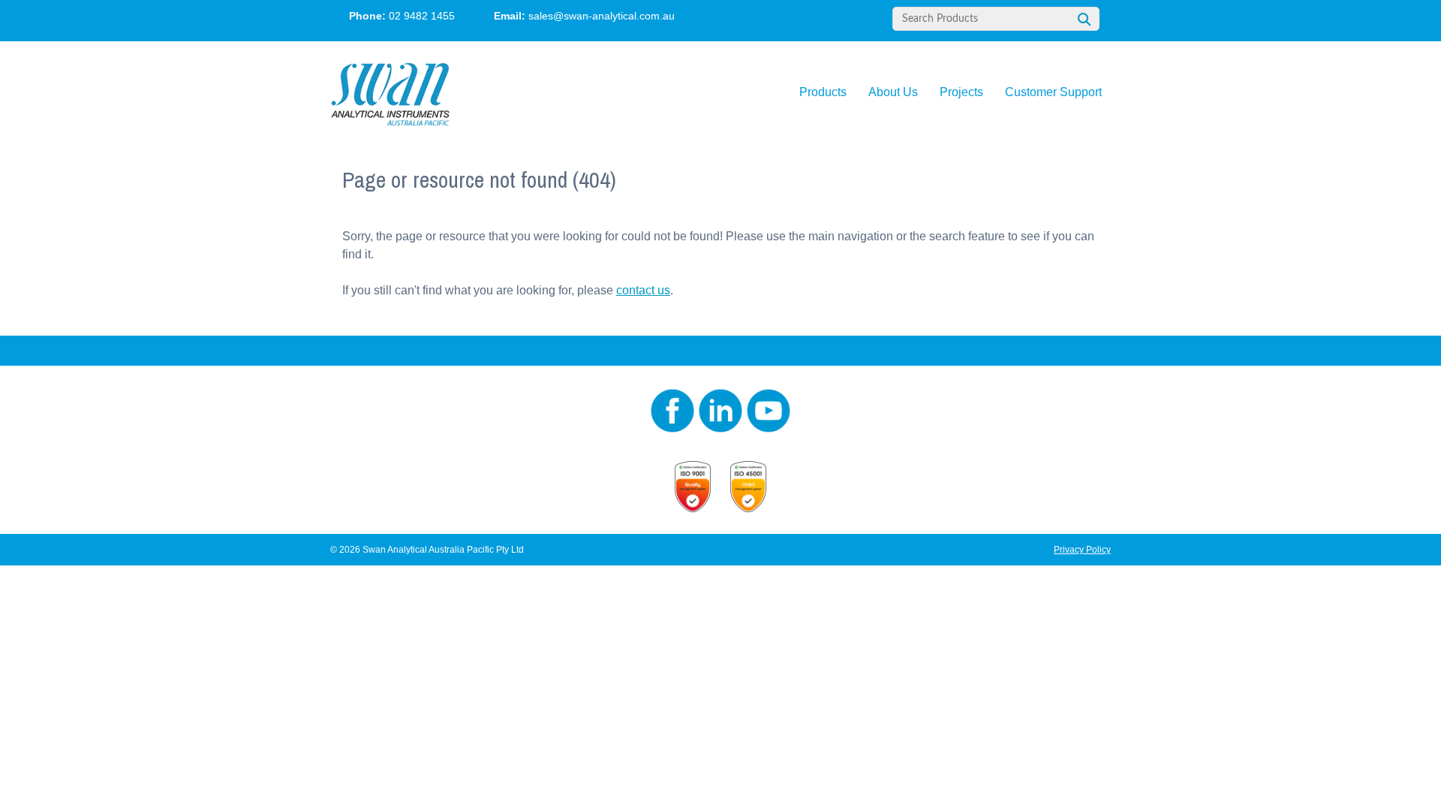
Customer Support (1053, 92)
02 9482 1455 (422, 16)
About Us (893, 92)
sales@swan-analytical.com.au (601, 16)
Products (823, 92)
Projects (961, 92)
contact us (643, 290)
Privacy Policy (1082, 549)
